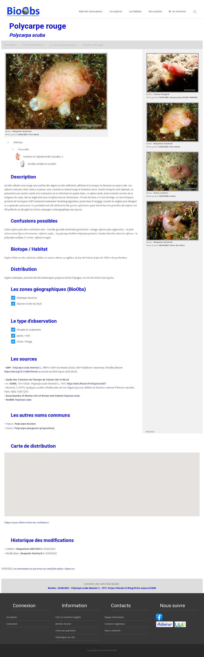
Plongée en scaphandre (29, 329)
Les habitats (135, 11)
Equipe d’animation (114, 617)
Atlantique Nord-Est (27, 297)
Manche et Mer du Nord (29, 303)
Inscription (11, 617)
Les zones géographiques (63, 44)
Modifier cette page (93, 44)
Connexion (11, 623)
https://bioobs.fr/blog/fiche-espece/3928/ (132, 588)
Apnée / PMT (23, 335)
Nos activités (155, 11)
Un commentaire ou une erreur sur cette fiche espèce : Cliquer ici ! (44, 568)
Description (10, 44)
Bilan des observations (90, 11)
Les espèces (115, 11)
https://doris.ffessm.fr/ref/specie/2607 (86, 383)
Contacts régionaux (115, 623)
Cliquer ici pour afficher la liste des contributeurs (26, 522)
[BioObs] (20, 10)
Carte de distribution (33, 44)
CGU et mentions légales (68, 617)
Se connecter (179, 11)
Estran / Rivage (24, 341)
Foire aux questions (65, 630)
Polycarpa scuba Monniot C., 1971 (30, 367)
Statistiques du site (65, 637)
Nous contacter (113, 630)
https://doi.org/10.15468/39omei (21, 371)
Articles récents (63, 623)
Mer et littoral (62, 379)
